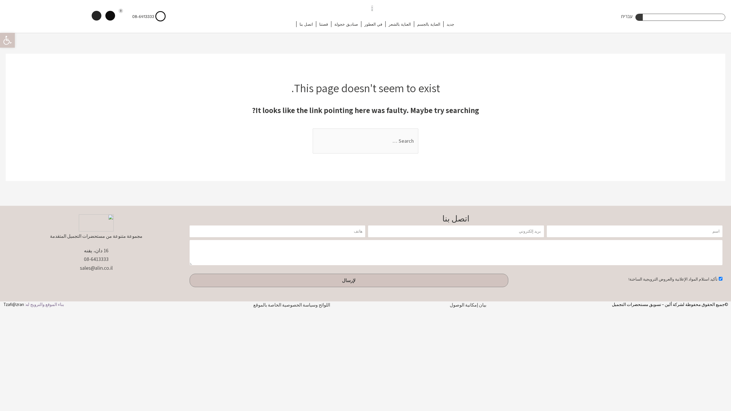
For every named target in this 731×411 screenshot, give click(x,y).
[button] (7, 40)
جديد (450, 24)
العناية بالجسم (428, 24)
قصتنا (323, 24)
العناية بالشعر (400, 24)
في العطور (373, 24)
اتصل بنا (306, 24)
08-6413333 (143, 16)
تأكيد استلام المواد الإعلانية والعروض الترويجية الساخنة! (673, 279)
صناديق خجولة (346, 24)
